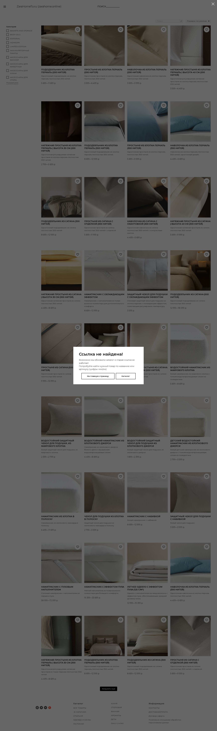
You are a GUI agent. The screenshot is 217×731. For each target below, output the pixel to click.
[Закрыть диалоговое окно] (213, 4)
